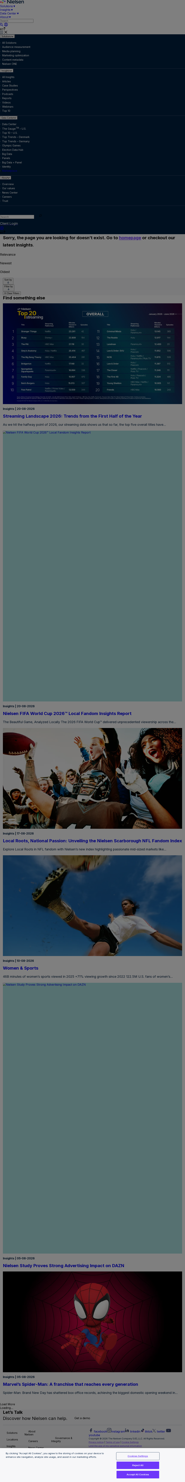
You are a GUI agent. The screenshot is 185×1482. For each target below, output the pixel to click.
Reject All (137, 1465)
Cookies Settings (138, 1456)
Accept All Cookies (138, 1474)
